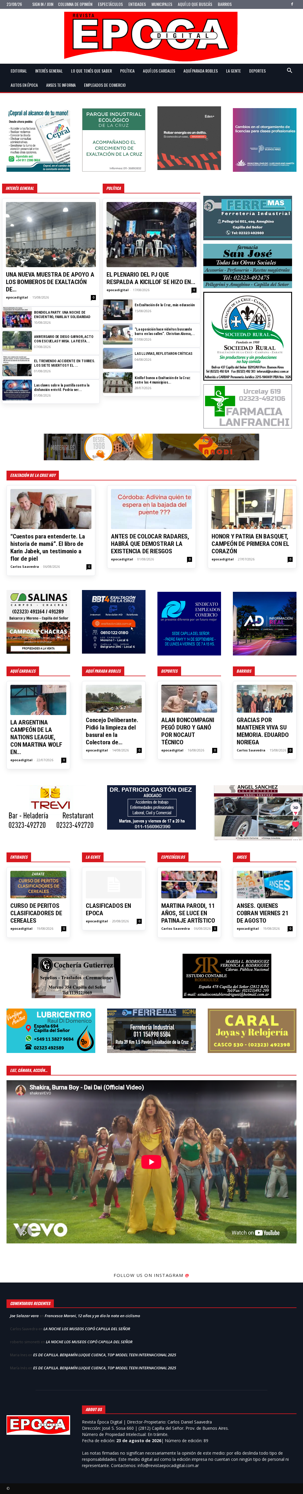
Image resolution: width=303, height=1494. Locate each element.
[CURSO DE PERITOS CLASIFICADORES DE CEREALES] (38, 884)
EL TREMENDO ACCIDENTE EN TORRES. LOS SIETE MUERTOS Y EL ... (64, 363)
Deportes (257, 71)
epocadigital (17, 297)
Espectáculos (110, 4)
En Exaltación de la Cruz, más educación (165, 305)
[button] (289, 71)
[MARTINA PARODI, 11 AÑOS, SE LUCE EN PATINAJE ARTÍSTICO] (189, 884)
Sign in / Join (42, 4)
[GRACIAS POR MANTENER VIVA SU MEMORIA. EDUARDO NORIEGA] (265, 698)
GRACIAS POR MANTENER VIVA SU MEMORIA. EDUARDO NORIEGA (263, 731)
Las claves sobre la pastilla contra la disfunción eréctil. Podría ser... (61, 387)
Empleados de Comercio (105, 85)
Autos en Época (24, 85)
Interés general (49, 71)
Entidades (137, 4)
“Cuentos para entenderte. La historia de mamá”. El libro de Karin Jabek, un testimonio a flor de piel (47, 547)
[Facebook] (292, 4)
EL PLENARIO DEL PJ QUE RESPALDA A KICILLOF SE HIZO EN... (151, 278)
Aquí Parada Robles (200, 71)
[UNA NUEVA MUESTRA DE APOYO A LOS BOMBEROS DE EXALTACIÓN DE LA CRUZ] (51, 234)
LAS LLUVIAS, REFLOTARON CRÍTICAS (163, 354)
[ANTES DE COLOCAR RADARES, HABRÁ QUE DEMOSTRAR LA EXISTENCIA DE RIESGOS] (151, 509)
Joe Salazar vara (24, 1315)
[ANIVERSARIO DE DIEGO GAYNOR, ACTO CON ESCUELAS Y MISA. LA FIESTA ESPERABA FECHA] (17, 341)
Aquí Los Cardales (159, 71)
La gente (233, 71)
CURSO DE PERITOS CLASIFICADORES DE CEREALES (36, 913)
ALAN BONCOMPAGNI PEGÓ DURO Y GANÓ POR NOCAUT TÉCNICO (187, 731)
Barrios (225, 4)
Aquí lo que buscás (195, 4)
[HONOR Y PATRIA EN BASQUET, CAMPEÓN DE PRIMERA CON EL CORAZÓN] (252, 509)
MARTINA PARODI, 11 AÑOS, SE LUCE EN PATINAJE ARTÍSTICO (188, 913)
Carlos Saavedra (24, 566)
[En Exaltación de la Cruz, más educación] (118, 309)
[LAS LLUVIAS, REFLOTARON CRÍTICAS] (118, 358)
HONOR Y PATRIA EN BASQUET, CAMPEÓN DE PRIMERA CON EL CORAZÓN (250, 544)
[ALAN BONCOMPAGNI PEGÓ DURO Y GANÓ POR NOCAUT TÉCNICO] (189, 698)
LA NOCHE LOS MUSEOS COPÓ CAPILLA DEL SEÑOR (86, 1328)
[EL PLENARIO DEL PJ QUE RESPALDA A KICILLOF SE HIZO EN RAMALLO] (151, 234)
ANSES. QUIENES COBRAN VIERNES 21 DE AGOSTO (263, 913)
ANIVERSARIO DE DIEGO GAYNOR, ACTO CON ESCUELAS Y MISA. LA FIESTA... (63, 339)
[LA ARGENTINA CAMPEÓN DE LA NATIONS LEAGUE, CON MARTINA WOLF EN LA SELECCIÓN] (38, 700)
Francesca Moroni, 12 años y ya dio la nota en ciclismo (92, 1315)
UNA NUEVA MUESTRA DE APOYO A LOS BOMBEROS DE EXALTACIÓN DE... (50, 282)
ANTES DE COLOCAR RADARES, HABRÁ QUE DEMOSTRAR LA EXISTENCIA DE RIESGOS (150, 544)
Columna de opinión (75, 4)
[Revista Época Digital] (151, 36)
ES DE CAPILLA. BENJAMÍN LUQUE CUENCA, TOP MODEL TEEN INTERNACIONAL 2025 (104, 1354)
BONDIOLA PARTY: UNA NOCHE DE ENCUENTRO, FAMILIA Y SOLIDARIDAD (62, 314)
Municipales (162, 4)
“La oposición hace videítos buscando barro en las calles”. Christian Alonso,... (165, 331)
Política (127, 71)
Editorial (19, 71)
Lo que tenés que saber (91, 71)
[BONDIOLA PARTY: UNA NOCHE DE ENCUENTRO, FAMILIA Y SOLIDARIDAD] (17, 317)
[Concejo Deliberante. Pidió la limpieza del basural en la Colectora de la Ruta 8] (114, 698)
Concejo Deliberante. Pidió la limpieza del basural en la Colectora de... (112, 731)
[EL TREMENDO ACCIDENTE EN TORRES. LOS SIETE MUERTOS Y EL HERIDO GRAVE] (17, 365)
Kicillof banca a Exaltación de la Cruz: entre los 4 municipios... (163, 380)
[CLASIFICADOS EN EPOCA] (114, 884)
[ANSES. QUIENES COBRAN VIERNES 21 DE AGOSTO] (265, 884)
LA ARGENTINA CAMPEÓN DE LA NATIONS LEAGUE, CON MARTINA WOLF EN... (36, 737)
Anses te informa (61, 85)
